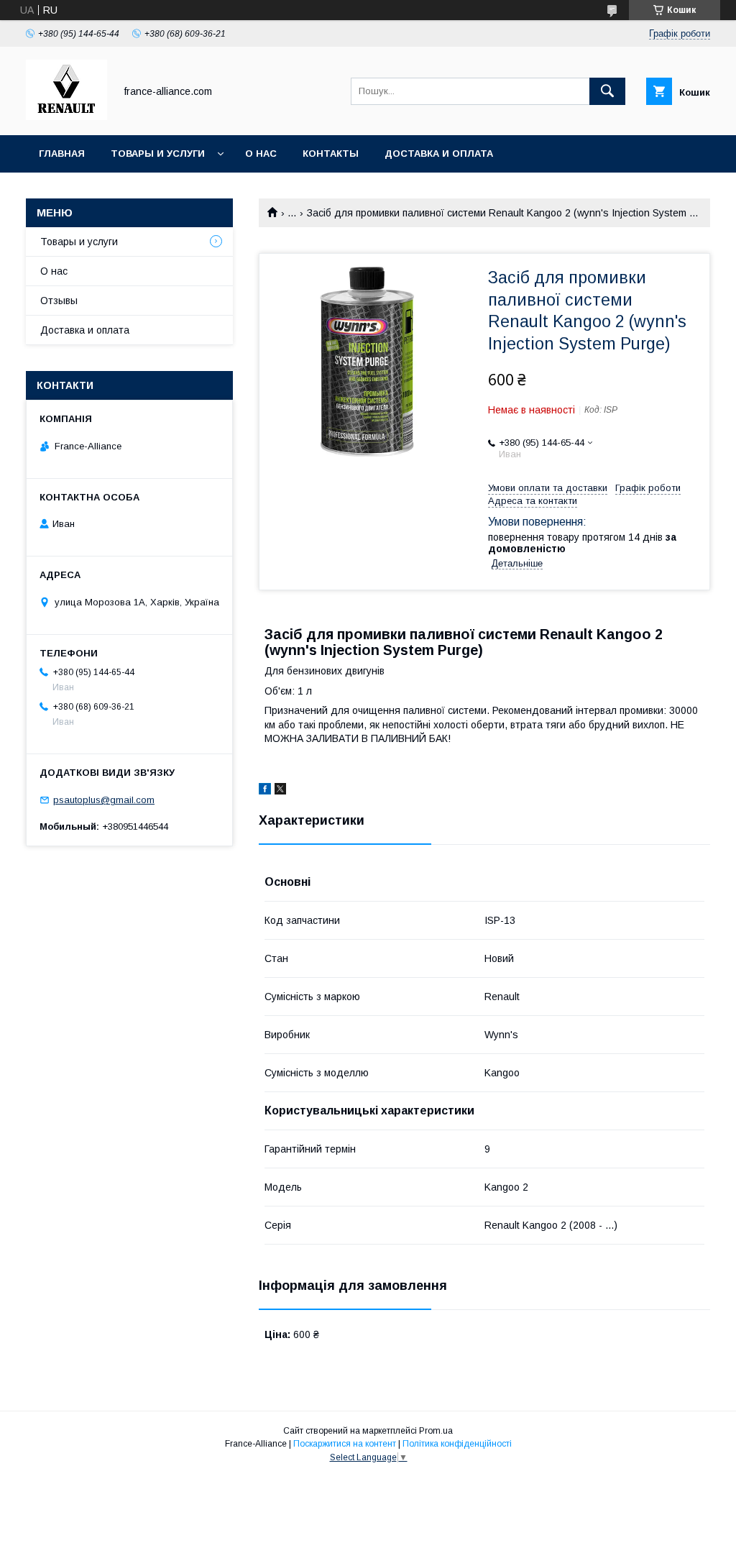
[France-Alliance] (66, 116)
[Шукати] (607, 91)
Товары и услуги (158, 153)
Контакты (331, 153)
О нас (261, 153)
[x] (280, 791)
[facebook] (265, 791)
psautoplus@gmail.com (104, 799)
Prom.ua (436, 1431)
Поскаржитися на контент (344, 1444)
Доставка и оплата (439, 153)
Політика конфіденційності (457, 1444)
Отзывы (59, 300)
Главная (62, 153)
